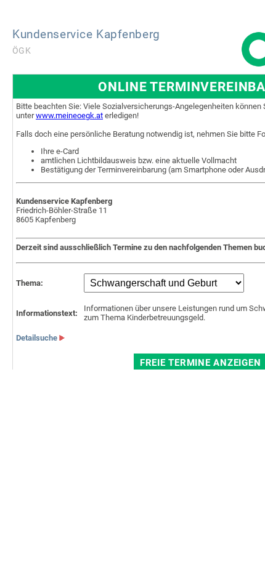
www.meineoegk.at (69, 115)
